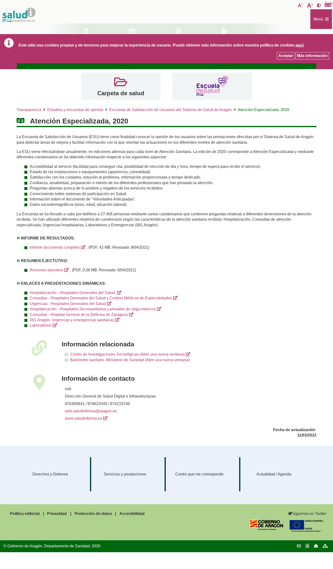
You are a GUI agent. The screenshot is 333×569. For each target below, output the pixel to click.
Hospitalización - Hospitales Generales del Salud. (73, 293)
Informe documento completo (55, 247)
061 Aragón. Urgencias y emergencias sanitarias (72, 320)
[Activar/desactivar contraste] (319, 5)
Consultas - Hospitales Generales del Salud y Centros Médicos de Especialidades (101, 298)
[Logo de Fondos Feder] (306, 531)
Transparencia (29, 110)
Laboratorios (40, 325)
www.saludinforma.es (83, 418)
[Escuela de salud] (212, 86)
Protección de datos (93, 514)
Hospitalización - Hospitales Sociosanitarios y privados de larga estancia (93, 309)
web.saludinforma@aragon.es (91, 411)
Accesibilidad (132, 514)
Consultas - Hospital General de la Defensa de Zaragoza (79, 315)
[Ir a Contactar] (299, 546)
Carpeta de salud (120, 93)
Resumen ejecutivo (46, 270)
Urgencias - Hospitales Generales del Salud (68, 304)
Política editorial (24, 514)
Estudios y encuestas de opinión (75, 110)
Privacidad (57, 514)
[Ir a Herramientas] (316, 546)
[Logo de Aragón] (266, 529)
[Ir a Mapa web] (325, 546)
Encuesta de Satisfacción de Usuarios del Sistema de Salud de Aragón (170, 110)
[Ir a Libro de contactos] (307, 546)
